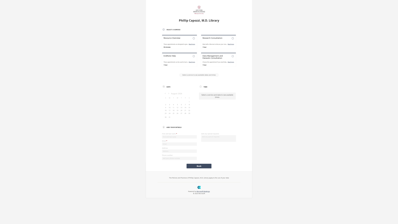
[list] (199, 53)
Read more (192, 44)
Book (199, 166)
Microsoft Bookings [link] (203, 191)
